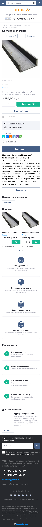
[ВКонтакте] (7, 136)
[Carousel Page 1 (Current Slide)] (19, 250)
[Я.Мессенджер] (3, 136)
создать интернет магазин (14, 499)
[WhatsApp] (20, 136)
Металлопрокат (15, 25)
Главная (5, 25)
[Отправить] (37, 446)
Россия (5, 88)
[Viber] (17, 136)
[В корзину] (16, 242)
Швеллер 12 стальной (30, 232)
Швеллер (27, 25)
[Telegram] (14, 136)
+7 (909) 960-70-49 (23, 18)
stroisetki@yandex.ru (10, 480)
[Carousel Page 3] (22, 250)
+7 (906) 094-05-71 (13, 474)
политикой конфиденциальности (20, 455)
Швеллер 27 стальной (10, 232)
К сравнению (10, 117)
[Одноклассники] (10, 136)
